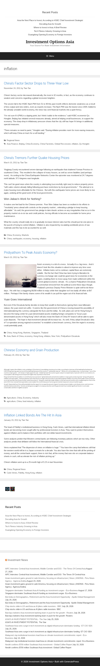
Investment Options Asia (50, 41)
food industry (28, 401)
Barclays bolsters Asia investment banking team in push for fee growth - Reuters (39, 613)
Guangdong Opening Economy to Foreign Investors (50, 34)
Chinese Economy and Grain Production (31, 350)
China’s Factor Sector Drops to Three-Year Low (36, 83)
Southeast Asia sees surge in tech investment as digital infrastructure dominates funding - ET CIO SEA (48, 626)
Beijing (21, 144)
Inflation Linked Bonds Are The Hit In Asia (32, 415)
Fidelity (21, 473)
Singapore (35, 333)
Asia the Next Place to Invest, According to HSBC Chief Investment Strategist (50, 20)
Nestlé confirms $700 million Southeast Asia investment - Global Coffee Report (38, 644)
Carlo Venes (12, 473)
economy (27, 238)
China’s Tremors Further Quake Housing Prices (36, 158)
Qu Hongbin (84, 144)
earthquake (17, 238)
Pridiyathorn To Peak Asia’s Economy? (30, 252)
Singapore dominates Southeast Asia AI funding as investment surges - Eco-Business (41, 590)
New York (55, 336)
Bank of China (18, 336)
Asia (9, 336)
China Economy (32, 144)
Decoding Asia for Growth (50, 24)
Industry (35, 398)
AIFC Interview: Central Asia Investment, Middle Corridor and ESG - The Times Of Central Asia (45, 569)
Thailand (44, 333)
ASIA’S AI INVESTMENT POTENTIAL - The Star (26, 619)
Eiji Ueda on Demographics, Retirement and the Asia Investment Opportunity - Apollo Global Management (50, 597)
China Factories (47, 144)
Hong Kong (17, 333)
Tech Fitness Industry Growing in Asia (50, 31)
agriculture (11, 401)
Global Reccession (63, 144)
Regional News (13, 140)
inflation (75, 144)
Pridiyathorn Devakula (70, 336)
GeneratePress (71, 661)
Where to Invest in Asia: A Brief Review (50, 27)
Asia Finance (12, 144)
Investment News (18, 560)
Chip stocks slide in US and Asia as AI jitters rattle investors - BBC (33, 606)
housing (35, 238)
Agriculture (11, 398)
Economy (17, 235)
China (9, 235)
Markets (25, 235)
